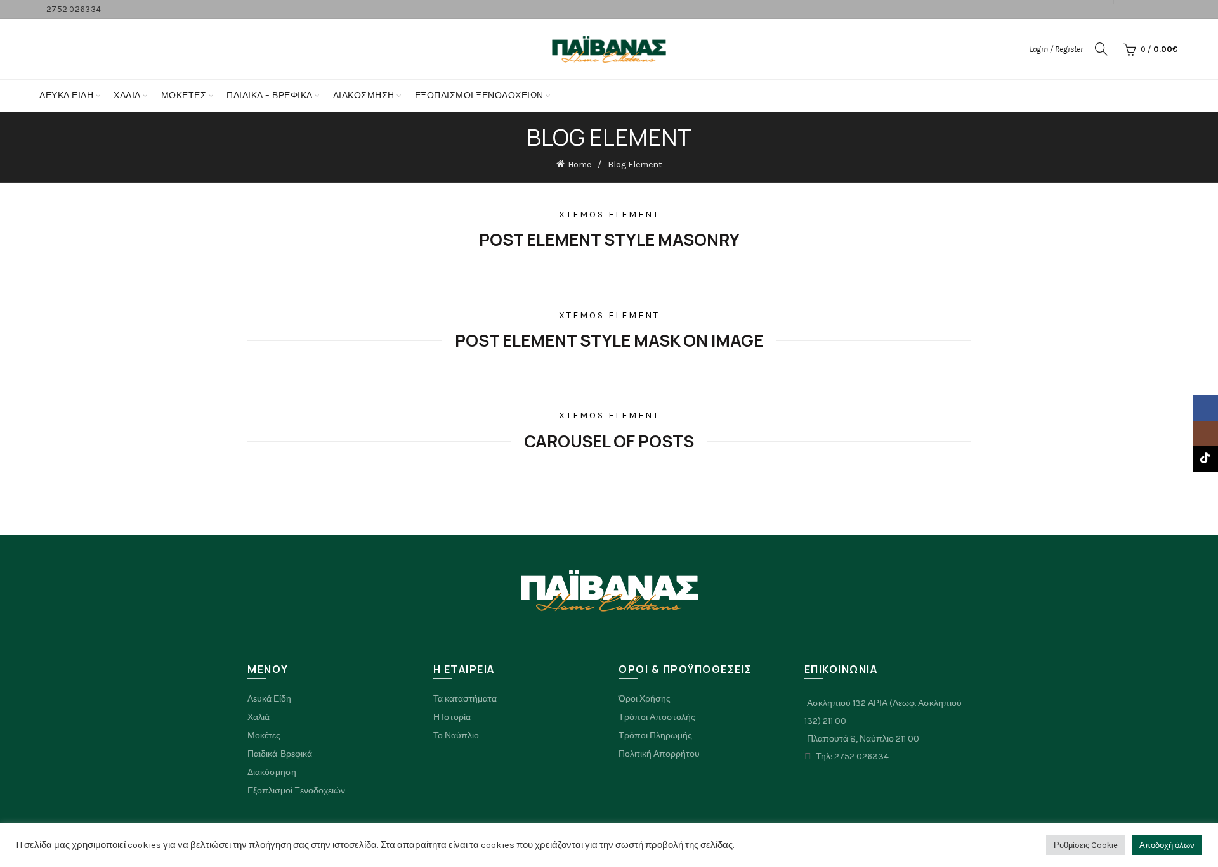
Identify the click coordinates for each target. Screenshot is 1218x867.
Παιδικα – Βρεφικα (269, 95)
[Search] (1101, 48)
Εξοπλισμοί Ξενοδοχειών (296, 790)
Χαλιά (258, 717)
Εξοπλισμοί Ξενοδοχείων (479, 95)
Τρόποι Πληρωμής (655, 735)
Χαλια (127, 95)
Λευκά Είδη (66, 95)
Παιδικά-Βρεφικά (279, 753)
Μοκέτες (263, 735)
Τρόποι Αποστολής (657, 717)
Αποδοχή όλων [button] (1167, 845)
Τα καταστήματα (465, 698)
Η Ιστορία (452, 717)
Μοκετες (184, 95)
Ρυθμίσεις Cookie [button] (1086, 845)
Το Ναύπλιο (456, 735)
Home (579, 164)
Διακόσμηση (364, 95)
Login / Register (1056, 49)
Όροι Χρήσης (645, 698)
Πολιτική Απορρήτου (659, 753)
